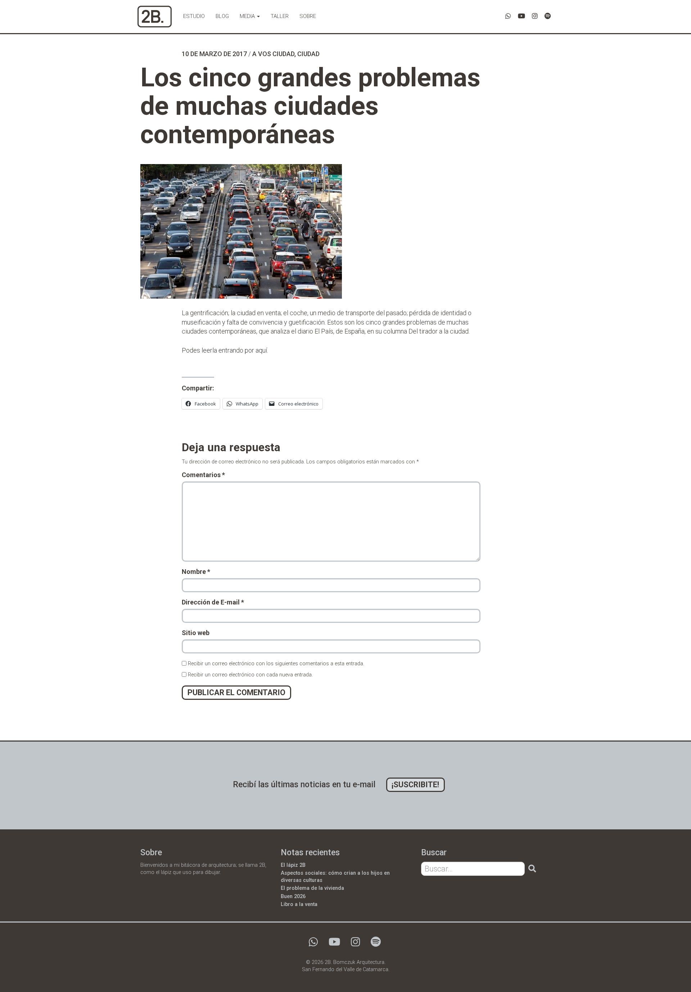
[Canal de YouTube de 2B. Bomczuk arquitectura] (521, 16)
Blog (222, 16)
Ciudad (308, 54)
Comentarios (203, 475)
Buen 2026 (293, 896)
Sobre (307, 16)
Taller (280, 16)
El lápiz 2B (293, 865)
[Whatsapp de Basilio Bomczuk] (508, 16)
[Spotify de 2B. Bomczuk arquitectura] (548, 16)
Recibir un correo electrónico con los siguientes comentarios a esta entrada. (276, 664)
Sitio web (195, 633)
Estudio (194, 16)
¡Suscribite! (415, 784)
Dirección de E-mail (213, 602)
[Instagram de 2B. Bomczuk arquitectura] (535, 16)
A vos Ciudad (273, 54)
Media (248, 16)
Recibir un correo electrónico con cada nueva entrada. (250, 675)
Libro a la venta (299, 904)
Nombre (196, 571)
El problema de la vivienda (312, 888)
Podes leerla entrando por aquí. (225, 350)
